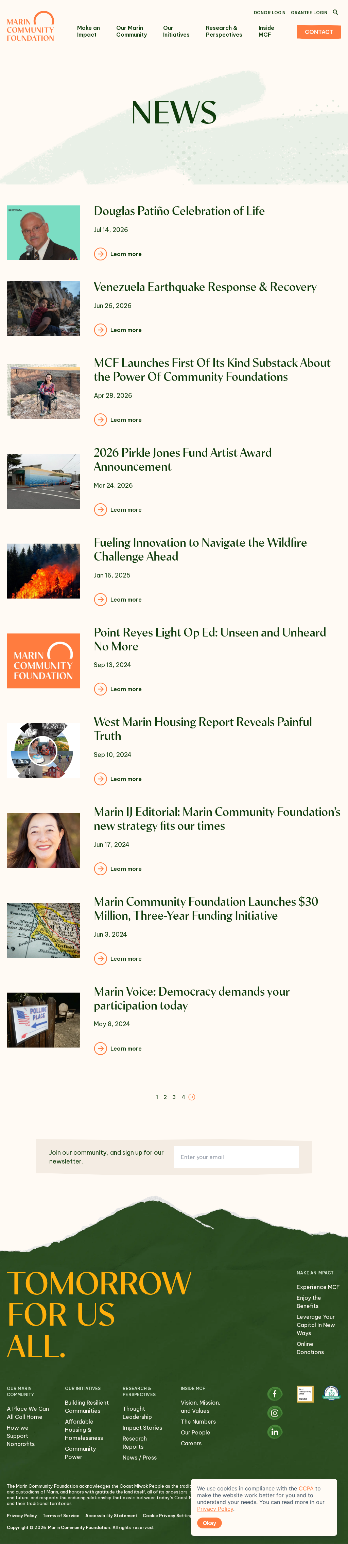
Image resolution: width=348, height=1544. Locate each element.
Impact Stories (142, 1427)
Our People (195, 1432)
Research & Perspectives (224, 31)
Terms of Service (61, 1515)
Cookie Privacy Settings (169, 1515)
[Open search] (335, 12)
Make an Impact (88, 31)
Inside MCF (266, 31)
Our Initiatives (176, 31)
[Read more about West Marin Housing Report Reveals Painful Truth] (174, 750)
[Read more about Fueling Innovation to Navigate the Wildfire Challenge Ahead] (174, 571)
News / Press (140, 1457)
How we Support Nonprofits (21, 1435)
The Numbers (198, 1421)
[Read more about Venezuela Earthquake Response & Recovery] (174, 308)
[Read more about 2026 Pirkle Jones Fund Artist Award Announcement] (174, 481)
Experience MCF (318, 1287)
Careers (191, 1443)
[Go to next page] (191, 1097)
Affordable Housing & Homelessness (84, 1429)
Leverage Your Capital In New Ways (316, 1324)
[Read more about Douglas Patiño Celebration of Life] (174, 232)
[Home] (30, 26)
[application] (264, 1507)
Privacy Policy (22, 1515)
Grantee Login (309, 12)
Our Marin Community (131, 31)
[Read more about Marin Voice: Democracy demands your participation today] (174, 1020)
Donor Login (269, 12)
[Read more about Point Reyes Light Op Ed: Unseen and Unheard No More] (174, 661)
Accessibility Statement (111, 1515)
